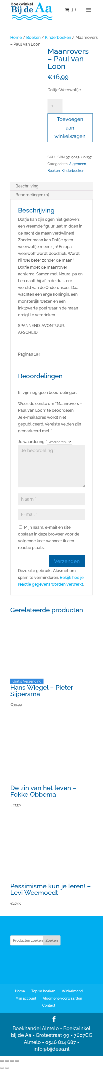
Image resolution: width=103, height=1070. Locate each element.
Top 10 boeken (43, 991)
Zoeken (52, 940)
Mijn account (26, 998)
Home (16, 37)
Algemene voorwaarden (62, 998)
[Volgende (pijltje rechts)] (7, 1067)
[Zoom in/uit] (2, 1061)
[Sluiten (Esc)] (17, 1061)
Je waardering (32, 441)
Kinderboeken (58, 37)
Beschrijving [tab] (27, 186)
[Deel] (12, 1061)
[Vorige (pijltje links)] (2, 1067)
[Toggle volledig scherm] (7, 1061)
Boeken (33, 37)
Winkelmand (72, 991)
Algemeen (77, 164)
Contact (48, 1005)
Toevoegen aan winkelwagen (70, 127)
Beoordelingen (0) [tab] (32, 194)
